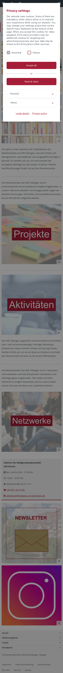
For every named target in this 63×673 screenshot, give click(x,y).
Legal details (22, 113)
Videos (36, 52)
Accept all (31, 65)
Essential (16, 52)
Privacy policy (39, 113)
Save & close (31, 81)
